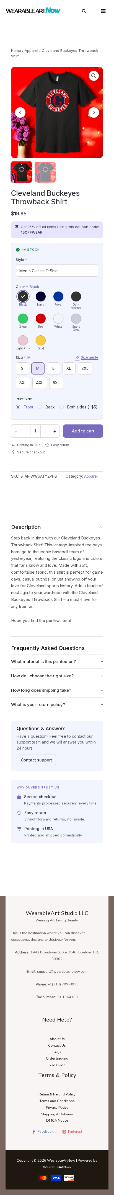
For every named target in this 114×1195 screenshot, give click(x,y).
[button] (94, 76)
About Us (57, 1038)
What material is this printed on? (43, 661)
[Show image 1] (21, 172)
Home (16, 50)
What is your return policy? (38, 704)
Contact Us (57, 1045)
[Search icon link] (84, 12)
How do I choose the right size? (42, 675)
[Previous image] (20, 112)
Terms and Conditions (57, 1100)
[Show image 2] (45, 172)
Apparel (31, 50)
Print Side (24, 399)
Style (21, 259)
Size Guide (57, 1065)
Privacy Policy (57, 1107)
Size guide (89, 357)
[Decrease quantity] (25, 431)
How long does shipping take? (41, 690)
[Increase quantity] (45, 431)
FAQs (57, 1052)
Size (57, 357)
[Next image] (94, 112)
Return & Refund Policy (57, 1094)
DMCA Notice (57, 1120)
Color (27, 286)
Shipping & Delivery (57, 1114)
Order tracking (57, 1058)
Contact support (36, 760)
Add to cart (83, 431)
